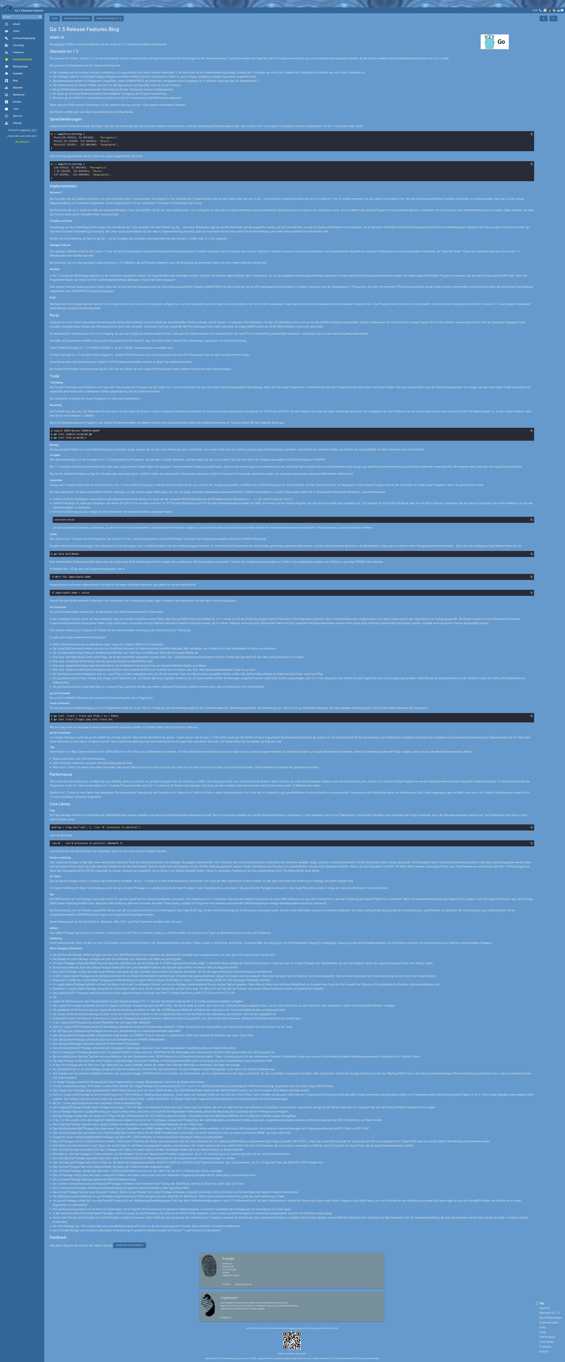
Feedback (545, 1346)
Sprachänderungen (550, 1317)
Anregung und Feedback (129, 1245)
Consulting (14, 45)
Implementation (549, 1322)
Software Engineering (20, 38)
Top (541, 1303)
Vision (12, 31)
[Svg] (550, 11)
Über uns (13, 116)
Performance (547, 1337)
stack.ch (544, 1308)
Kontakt (13, 102)
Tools (12, 109)
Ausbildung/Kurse (18, 59)
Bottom (544, 1351)
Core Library (546, 1341)
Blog (15, 80)
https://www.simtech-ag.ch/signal (292, 1353)
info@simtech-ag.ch (230, 1275)
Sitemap (17, 123)
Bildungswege (16, 66)
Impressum (226, 1318)
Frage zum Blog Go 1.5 (109, 18)
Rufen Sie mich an (243, 1284)
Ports (542, 1327)
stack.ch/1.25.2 (28, 130)
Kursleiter (14, 73)
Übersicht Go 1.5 (549, 1312)
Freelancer (14, 52)
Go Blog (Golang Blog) (77, 18)
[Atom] (558, 11)
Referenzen (15, 95)
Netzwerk (14, 87)
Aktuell (12, 24)
